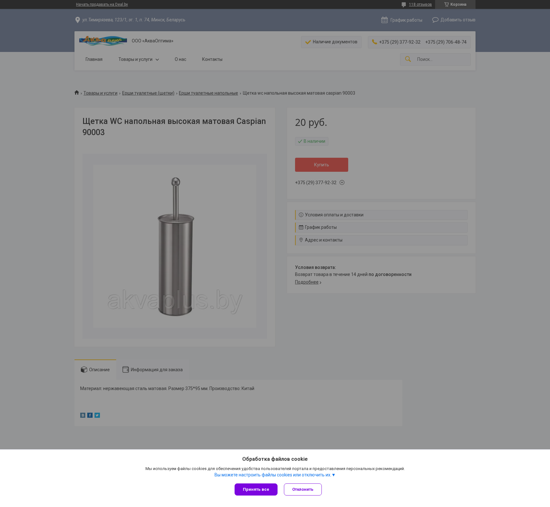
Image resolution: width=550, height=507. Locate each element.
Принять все (256, 489)
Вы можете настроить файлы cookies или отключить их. (273, 474)
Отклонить (303, 489)
